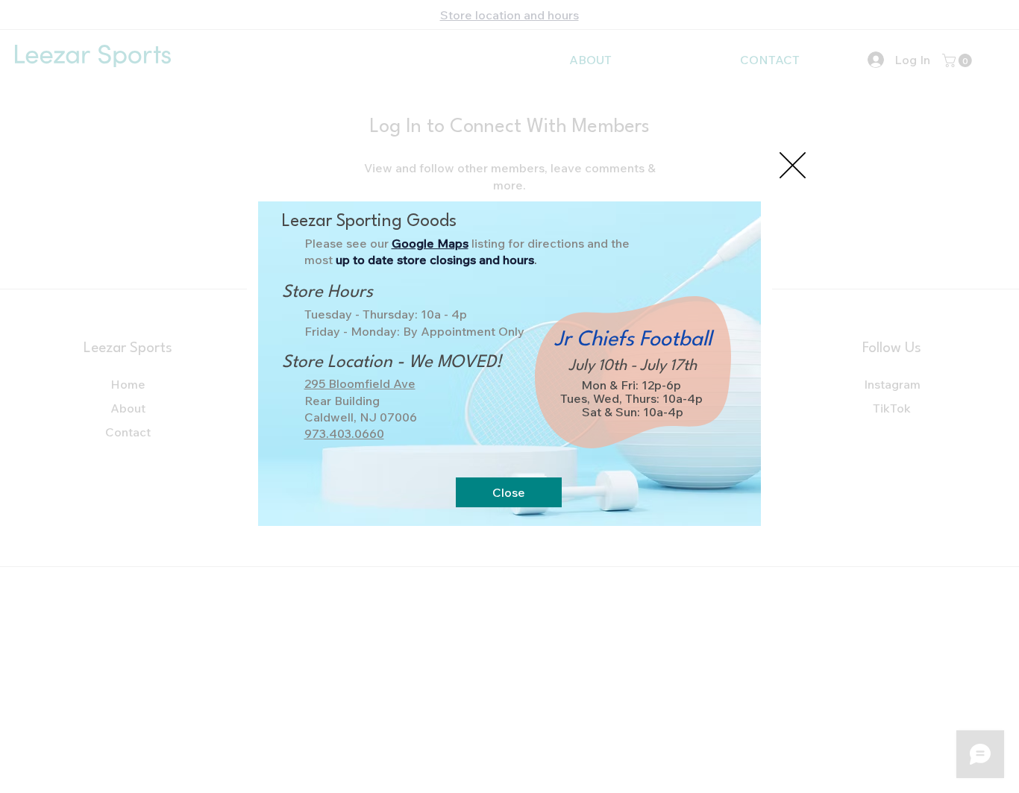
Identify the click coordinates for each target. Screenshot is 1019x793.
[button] (793, 165)
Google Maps (430, 243)
